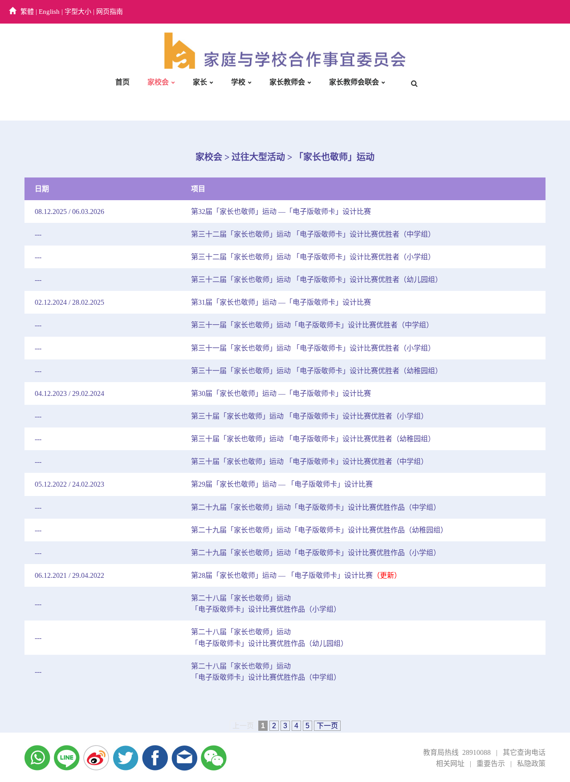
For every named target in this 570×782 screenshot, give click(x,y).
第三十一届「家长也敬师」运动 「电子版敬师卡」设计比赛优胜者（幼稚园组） (316, 371)
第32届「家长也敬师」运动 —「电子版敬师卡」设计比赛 (281, 211)
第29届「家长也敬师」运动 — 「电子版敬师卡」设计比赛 (282, 484)
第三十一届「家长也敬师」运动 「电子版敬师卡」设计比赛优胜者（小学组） (313, 348)
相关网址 (450, 763)
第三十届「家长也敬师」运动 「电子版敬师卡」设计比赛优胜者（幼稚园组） (313, 439)
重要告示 (490, 763)
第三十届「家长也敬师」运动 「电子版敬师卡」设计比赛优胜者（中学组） (309, 461)
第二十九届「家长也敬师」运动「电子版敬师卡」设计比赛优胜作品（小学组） (315, 552)
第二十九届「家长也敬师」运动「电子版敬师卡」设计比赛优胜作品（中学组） (315, 507)
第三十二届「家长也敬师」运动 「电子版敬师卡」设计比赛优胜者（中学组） (313, 234)
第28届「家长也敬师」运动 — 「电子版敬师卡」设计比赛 (296, 575)
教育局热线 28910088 (457, 752)
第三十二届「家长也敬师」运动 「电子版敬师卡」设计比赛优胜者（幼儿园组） (316, 279)
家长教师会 (287, 82)
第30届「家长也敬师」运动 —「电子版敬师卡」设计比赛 (281, 393)
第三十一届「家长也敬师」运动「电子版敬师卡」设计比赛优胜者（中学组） (312, 325)
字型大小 (78, 11)
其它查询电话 (524, 752)
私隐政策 (531, 763)
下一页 (327, 726)
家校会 (158, 82)
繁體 (27, 11)
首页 (122, 82)
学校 (238, 82)
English (49, 11)
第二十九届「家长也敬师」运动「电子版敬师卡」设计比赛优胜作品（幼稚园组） (319, 530)
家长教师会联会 (354, 82)
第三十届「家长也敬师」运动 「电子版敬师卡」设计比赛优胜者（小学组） (309, 416)
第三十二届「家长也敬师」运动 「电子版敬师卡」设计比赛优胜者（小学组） (313, 257)
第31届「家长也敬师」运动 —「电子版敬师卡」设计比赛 (281, 302)
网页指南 (109, 11)
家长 (200, 82)
